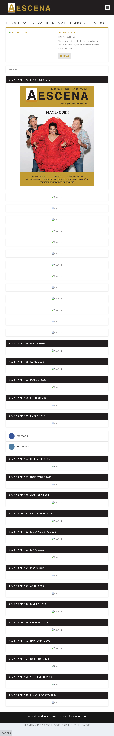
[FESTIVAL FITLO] (32, 33)
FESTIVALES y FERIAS (66, 37)
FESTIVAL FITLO (67, 32)
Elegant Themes (49, 716)
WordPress (80, 716)
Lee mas (64, 56)
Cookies (6, 733)
